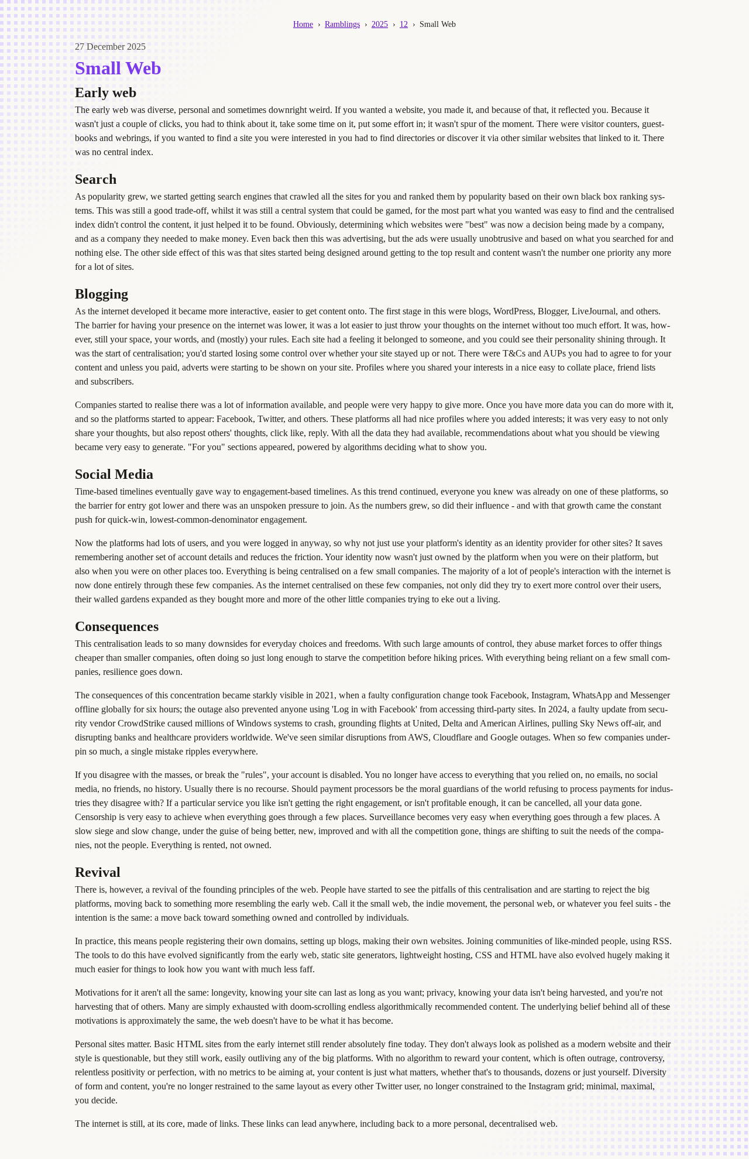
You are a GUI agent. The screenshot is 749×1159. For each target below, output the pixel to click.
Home (303, 24)
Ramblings (342, 24)
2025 (380, 24)
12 (404, 24)
